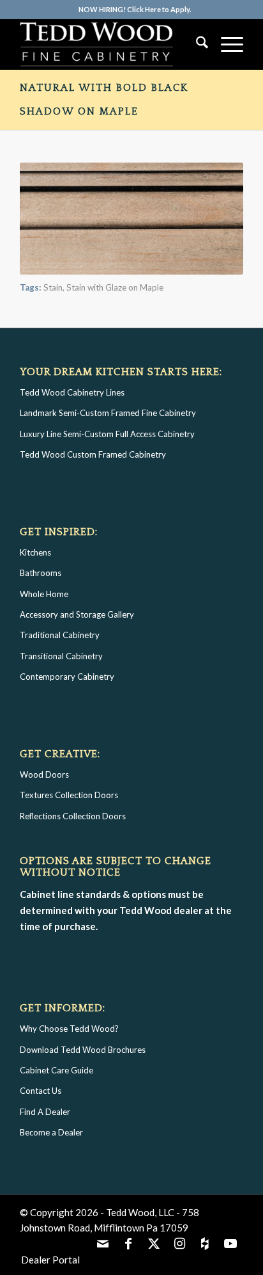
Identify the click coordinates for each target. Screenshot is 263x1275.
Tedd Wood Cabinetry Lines (72, 392)
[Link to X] (154, 1243)
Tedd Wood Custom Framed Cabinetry (93, 454)
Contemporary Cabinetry (67, 676)
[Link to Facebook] (128, 1243)
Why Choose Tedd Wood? (69, 1028)
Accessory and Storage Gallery (77, 614)
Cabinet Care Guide (56, 1070)
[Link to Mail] (103, 1243)
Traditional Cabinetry (60, 635)
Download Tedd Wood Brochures (83, 1050)
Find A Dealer (45, 1112)
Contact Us (40, 1091)
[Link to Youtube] (230, 1243)
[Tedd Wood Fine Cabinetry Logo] (109, 44)
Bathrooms (40, 573)
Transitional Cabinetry (61, 656)
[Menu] (225, 44)
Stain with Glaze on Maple (114, 287)
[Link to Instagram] (179, 1243)
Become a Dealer (51, 1132)
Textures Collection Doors (69, 795)
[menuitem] (134, 9)
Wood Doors (44, 774)
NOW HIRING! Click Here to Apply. (135, 9)
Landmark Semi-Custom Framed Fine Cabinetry (108, 413)
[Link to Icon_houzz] (205, 1243)
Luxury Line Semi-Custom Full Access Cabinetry (107, 434)
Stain (53, 287)
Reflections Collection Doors (73, 816)
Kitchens (35, 552)
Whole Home (44, 594)
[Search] (195, 44)
